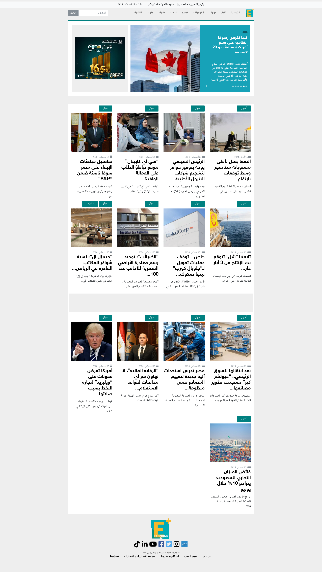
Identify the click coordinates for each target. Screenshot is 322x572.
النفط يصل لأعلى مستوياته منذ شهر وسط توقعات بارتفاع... (232, 170)
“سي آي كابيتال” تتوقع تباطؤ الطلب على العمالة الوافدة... (139, 170)
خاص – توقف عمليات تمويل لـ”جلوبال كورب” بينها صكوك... (189, 265)
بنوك (150, 12)
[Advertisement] (161, 302)
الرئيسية (235, 12)
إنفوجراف (198, 12)
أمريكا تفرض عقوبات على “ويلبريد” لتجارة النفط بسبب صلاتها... (97, 382)
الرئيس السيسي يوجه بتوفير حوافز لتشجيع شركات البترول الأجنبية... (187, 170)
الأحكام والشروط (170, 556)
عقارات (161, 12)
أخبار (223, 12)
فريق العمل (190, 556)
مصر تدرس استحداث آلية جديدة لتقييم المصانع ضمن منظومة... (184, 379)
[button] (188, 86)
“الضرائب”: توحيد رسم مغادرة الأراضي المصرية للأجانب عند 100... (138, 265)
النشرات (137, 12)
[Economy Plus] (250, 13)
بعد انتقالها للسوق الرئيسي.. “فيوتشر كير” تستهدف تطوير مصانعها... (231, 379)
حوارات (213, 12)
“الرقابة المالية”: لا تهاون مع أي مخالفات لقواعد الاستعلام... (140, 379)
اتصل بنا (114, 556)
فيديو (185, 12)
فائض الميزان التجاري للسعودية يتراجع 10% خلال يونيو (233, 480)
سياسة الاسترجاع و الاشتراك (139, 556)
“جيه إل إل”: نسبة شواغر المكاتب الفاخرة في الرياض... (92, 263)
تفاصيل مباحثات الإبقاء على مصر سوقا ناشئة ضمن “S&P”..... (94, 170)
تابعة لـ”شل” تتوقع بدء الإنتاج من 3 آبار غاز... (232, 263)
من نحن (207, 556)
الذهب (173, 12)
